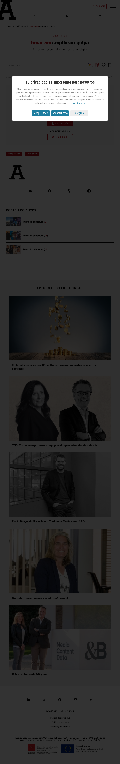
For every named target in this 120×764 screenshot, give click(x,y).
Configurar (79, 113)
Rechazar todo (60, 113)
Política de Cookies (76, 103)
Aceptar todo (41, 113)
